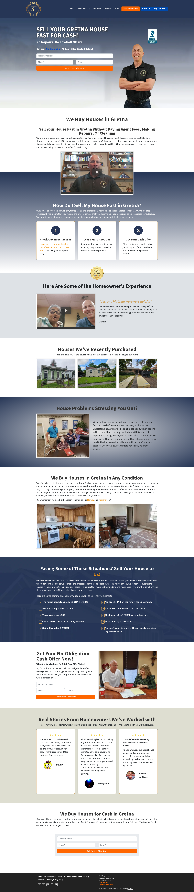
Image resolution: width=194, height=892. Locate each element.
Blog (117, 9)
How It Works (72, 876)
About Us (97, 9)
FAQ (87, 876)
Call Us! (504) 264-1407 (154, 8)
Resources (42, 880)
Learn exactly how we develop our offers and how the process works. (54, 247)
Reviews (108, 9)
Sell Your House (131, 9)
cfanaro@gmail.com (106, 884)
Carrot (130, 889)
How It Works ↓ (83, 9)
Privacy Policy (52, 880)
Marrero (102, 500)
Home (71, 9)
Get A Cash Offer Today (47, 876)
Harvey (90, 500)
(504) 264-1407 (104, 882)
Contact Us (61, 876)
